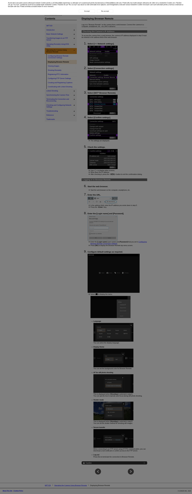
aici (173, 3)
